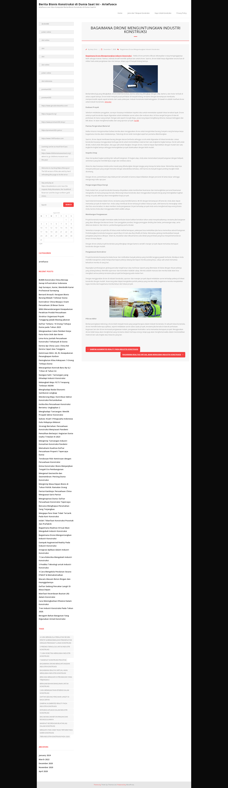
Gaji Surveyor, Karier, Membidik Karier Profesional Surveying (56, 289)
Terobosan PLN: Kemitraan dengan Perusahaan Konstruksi (55, 460)
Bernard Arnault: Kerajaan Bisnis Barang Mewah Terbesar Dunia (54, 296)
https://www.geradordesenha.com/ (55, 106)
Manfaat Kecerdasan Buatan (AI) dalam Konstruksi (54, 595)
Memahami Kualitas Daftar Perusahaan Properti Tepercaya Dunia (53, 451)
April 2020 (43, 771)
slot (43, 48)
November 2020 (46, 767)
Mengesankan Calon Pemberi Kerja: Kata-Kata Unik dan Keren (55, 333)
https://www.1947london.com (53, 138)
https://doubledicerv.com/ (51, 186)
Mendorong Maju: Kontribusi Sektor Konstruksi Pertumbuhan (55, 398)
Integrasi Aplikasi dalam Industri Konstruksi (54, 551)
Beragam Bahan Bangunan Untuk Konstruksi (54, 685)
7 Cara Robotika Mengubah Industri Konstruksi (55, 559)
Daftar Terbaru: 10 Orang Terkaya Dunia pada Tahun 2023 (55, 325)
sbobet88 (45, 24)
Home (120, 13)
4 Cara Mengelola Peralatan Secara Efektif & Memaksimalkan (55, 573)
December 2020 (46, 763)
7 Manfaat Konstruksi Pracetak (53, 660)
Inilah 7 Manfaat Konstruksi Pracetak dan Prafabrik (56, 522)
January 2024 (45, 755)
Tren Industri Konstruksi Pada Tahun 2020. (56, 610)
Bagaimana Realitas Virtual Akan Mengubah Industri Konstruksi (54, 529)
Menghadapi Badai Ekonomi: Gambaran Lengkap (52, 391)
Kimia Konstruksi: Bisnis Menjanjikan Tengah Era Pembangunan (56, 468)
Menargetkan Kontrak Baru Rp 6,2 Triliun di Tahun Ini (54, 369)
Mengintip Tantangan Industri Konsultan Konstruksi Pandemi (53, 442)
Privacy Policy (182, 13)
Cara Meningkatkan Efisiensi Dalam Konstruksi (55, 603)
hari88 (136, 120)
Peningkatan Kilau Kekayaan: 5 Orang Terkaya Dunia (56, 362)
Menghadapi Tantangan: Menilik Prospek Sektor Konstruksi (54, 413)
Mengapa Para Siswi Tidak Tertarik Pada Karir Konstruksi (55, 515)
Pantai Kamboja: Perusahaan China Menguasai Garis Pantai (55, 493)
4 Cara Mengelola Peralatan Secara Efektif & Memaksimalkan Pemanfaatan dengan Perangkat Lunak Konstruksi (56, 640)
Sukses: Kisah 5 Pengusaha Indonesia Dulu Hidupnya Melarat (56, 420)
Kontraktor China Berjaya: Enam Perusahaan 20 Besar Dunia (54, 303)
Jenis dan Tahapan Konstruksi (138, 13)
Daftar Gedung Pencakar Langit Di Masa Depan (55, 588)
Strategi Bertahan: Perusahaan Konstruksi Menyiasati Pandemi (53, 428)
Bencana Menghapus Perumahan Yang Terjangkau (54, 507)
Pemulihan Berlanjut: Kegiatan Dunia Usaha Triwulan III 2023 (56, 435)
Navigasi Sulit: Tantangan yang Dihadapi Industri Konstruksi (53, 376)
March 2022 (44, 759)
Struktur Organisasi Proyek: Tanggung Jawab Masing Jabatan (54, 318)
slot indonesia (47, 81)
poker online (46, 32)
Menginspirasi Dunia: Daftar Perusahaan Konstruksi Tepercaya (54, 500)
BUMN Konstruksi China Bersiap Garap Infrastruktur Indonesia (53, 281)
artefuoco (43, 261)
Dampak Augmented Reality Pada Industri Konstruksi (54, 544)
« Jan (40, 243)
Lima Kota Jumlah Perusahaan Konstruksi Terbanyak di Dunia (53, 340)
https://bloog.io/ (63, 168)
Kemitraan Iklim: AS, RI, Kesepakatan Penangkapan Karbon (56, 355)
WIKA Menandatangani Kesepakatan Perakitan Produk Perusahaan (56, 311)
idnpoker (108, 102)
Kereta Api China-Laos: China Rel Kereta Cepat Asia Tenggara (54, 347)
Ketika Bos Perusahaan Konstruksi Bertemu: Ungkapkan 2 (54, 406)
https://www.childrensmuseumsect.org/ (56, 153)
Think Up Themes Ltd (109, 785)
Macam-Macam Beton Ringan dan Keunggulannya (54, 581)
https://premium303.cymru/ (52, 130)
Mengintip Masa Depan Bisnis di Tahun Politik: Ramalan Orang (53, 486)
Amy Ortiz (93, 49)
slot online (45, 40)
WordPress (130, 785)
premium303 (46, 89)
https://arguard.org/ (49, 114)
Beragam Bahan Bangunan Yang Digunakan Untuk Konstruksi (54, 617)
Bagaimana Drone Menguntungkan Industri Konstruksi (139, 49)
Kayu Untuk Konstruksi (163, 13)
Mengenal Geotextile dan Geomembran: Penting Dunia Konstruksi (52, 476)
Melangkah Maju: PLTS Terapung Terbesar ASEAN (54, 384)
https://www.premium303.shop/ (53, 122)
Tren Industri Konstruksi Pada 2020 (55, 736)
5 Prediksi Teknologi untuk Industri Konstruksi (55, 566)
